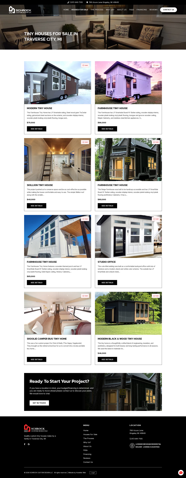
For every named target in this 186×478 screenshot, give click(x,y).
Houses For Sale (79, 10)
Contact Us (168, 10)
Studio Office (107, 262)
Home (66, 10)
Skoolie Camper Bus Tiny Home (47, 339)
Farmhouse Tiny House (113, 108)
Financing (142, 10)
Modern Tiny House (39, 108)
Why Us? (110, 10)
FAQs (131, 10)
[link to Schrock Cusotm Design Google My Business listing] (29, 444)
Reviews (153, 10)
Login (93, 472)
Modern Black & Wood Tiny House (120, 339)
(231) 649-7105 (136, 439)
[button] (181, 472)
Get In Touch (39, 403)
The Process (97, 10)
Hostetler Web (81, 472)
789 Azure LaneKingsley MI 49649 (138, 431)
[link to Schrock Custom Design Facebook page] (24, 444)
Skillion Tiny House (40, 185)
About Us (121, 10)
